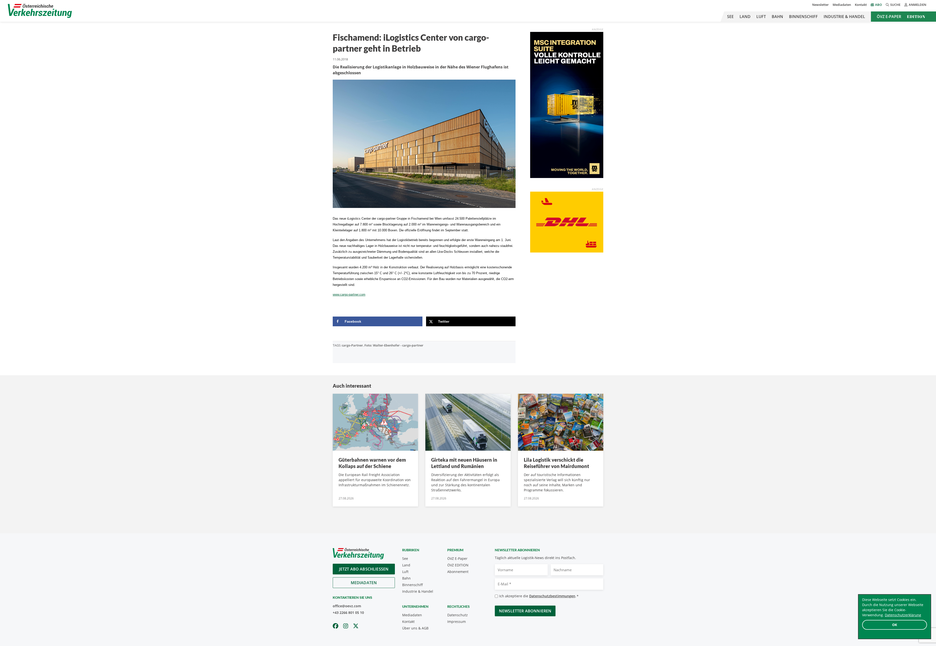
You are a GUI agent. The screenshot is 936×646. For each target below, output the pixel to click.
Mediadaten (842, 4)
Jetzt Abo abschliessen (364, 569)
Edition (916, 16)
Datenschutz (457, 615)
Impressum (456, 621)
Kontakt (861, 4)
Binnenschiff (803, 16)
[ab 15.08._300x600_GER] (566, 104)
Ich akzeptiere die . (538, 596)
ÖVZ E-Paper (889, 16)
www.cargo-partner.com (349, 294)
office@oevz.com (347, 606)
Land (745, 16)
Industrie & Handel (844, 16)
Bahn (777, 16)
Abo (878, 4)
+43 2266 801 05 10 (348, 612)
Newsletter (820, 4)
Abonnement (457, 571)
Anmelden (917, 4)
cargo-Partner (352, 345)
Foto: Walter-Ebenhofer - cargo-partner (393, 345)
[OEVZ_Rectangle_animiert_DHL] (566, 221)
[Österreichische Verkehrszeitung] (40, 11)
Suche (895, 4)
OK (894, 624)
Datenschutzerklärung (903, 615)
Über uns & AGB (415, 628)
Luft (761, 16)
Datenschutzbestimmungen (552, 596)
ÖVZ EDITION (457, 565)
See (730, 16)
